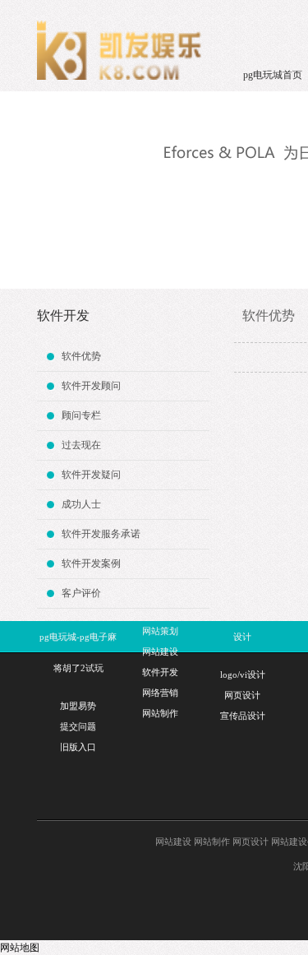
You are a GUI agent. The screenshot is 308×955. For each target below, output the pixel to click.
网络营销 (160, 693)
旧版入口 (78, 747)
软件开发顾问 (91, 386)
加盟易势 (78, 706)
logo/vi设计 (242, 674)
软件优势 (81, 356)
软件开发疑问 (91, 474)
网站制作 (160, 713)
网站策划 (160, 631)
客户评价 (81, 593)
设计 (242, 637)
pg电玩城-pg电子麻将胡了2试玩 (78, 652)
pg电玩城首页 (272, 75)
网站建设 (160, 651)
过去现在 (81, 445)
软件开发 (160, 672)
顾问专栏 (81, 415)
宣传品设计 (242, 716)
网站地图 (19, 947)
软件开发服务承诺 (101, 534)
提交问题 (78, 726)
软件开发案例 (91, 563)
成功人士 (81, 504)
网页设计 (242, 695)
